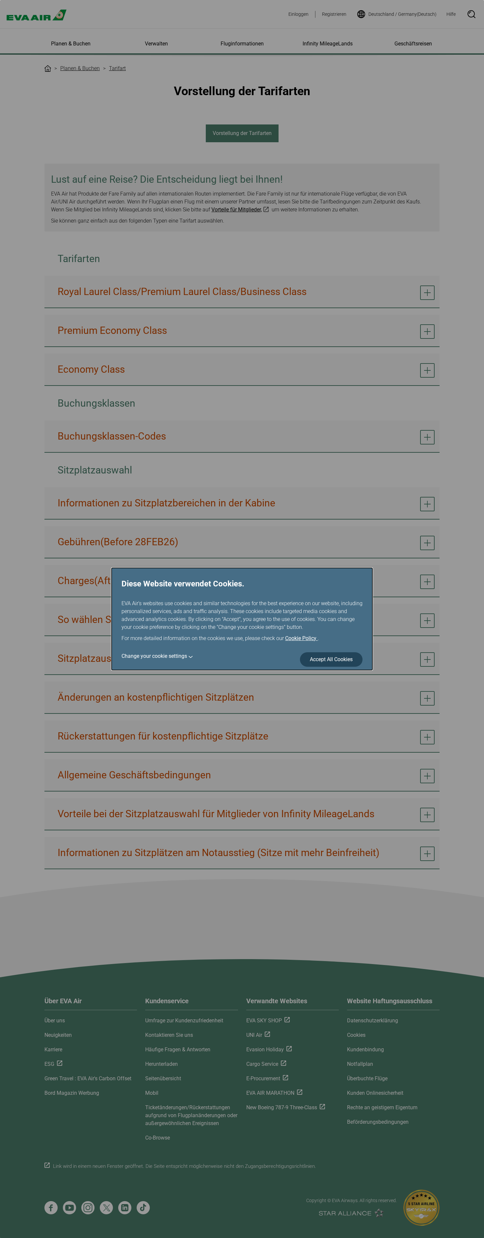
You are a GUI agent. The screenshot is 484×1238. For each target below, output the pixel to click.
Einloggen (298, 14)
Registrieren (334, 14)
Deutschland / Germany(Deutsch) (402, 14)
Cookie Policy (301, 638)
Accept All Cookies (331, 659)
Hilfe (451, 14)
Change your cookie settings (154, 656)
